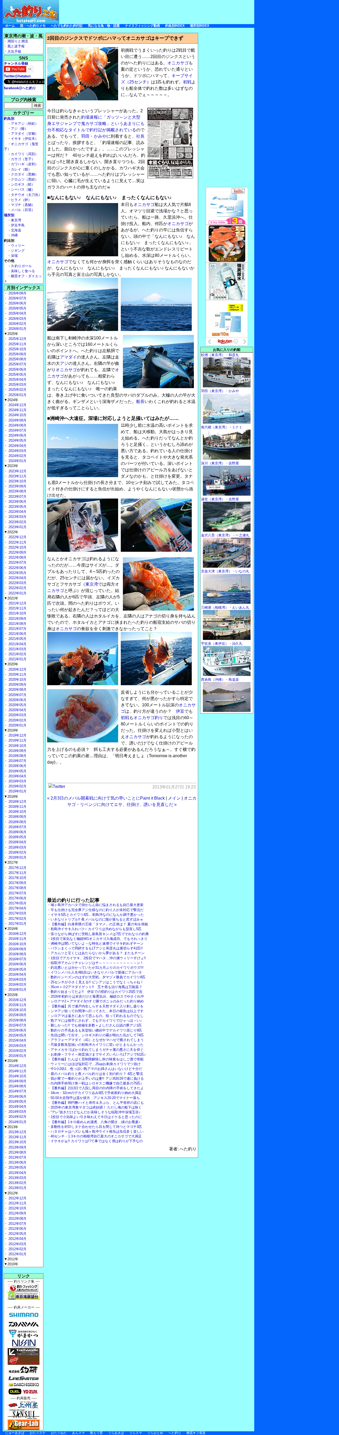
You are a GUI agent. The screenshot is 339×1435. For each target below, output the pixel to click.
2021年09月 (16, 619)
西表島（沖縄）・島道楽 (220, 679)
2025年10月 (16, 349)
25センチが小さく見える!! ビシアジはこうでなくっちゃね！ (97, 982)
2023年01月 (16, 527)
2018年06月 (16, 832)
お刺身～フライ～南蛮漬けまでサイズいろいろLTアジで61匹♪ (98, 1054)
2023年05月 (16, 507)
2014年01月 (16, 1122)
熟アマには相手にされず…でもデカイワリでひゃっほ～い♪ (96, 1021)
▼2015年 (11, 995)
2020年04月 (16, 710)
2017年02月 (16, 919)
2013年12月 (16, 1132)
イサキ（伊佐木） (24, 139)
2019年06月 (16, 766)
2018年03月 (16, 847)
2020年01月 (16, 725)
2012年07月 (16, 1224)
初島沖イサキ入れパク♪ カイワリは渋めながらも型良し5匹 (96, 929)
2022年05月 (16, 573)
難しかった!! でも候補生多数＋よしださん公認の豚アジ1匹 (96, 1025)
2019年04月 (16, 776)
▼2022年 (11, 532)
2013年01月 (16, 1188)
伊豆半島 (18, 225)
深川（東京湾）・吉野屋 (220, 463)
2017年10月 (16, 878)
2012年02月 (16, 1249)
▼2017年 (11, 862)
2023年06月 (16, 502)
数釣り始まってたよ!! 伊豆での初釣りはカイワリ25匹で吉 (96, 992)
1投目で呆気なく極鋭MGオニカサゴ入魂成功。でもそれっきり (99, 939)
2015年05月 (16, 1035)
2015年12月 (16, 1000)
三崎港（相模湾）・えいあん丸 (225, 607)
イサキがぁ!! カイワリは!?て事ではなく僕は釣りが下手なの (97, 1141)
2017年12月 (16, 868)
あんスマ (78, 1432)
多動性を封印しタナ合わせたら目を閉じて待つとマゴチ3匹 (96, 1127)
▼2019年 (11, 730)
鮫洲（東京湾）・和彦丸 (220, 355)
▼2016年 (11, 929)
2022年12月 (16, 537)
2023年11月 (16, 476)
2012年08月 (16, 1219)
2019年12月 (16, 735)
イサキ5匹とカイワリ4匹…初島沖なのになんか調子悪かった (97, 915)
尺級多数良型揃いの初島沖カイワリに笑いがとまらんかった (97, 1045)
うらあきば (116, 1432)
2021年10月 (16, 613)
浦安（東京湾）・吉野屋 (220, 499)
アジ (64, 363)
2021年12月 (16, 603)
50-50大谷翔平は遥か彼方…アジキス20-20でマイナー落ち (95, 1098)
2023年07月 (16, 497)
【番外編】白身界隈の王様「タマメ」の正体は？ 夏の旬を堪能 (99, 924)
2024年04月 (16, 446)
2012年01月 (16, 1254)
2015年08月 (16, 1020)
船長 (140, 401)
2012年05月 (16, 1234)
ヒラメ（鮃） (21, 200)
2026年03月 (16, 319)
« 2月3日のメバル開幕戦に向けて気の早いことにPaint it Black (106, 798)
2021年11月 (16, 608)
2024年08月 (16, 425)
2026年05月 (16, 308)
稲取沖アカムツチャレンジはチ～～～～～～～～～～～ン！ (97, 963)
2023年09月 (16, 486)
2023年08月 (16, 491)
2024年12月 (16, 405)
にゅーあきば (14, 1432)
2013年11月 (16, 1137)
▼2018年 (11, 797)
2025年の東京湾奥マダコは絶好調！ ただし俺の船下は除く (96, 1107)
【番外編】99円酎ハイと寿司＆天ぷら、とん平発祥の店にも (97, 1103)
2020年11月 (16, 674)
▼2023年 (11, 466)
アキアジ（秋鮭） (24, 123)
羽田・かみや (93, 136)
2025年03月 (16, 385)
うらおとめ (155, 1432)
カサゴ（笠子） (23, 159)
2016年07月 (16, 959)
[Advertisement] (157, 12)
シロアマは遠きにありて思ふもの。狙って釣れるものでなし (97, 1016)
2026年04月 (16, 313)
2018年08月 (16, 822)
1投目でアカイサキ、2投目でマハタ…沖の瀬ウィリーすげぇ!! (98, 958)
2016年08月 (16, 954)
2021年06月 (16, 634)
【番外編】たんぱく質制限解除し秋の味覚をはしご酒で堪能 (97, 1059)
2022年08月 (16, 557)
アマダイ (68, 357)
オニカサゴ (178, 63)
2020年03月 (16, 715)
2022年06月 (16, 568)
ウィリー (18, 246)
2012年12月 (16, 1198)
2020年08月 (16, 690)
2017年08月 (16, 888)
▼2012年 (11, 1193)
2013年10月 (16, 1142)
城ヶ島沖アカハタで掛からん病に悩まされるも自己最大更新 (97, 905)
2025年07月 (16, 364)
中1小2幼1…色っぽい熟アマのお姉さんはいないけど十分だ (96, 1069)
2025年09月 (16, 354)
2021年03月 (16, 649)
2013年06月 (16, 1162)
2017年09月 (16, 883)
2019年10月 (16, 746)
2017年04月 (16, 908)
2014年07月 (16, 1091)
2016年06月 (16, 964)
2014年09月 (16, 1081)
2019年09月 (16, 751)
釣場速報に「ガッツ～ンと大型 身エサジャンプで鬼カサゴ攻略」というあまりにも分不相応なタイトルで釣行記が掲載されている (96, 123)
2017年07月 (16, 893)
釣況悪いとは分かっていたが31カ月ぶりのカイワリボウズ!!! (97, 968)
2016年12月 (16, 934)
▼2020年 (11, 664)
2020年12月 (16, 669)
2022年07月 (16, 562)
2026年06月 (16, 303)
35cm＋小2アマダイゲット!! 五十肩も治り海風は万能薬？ (96, 987)
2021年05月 (16, 639)
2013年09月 (16, 1147)
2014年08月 (16, 1086)
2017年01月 (16, 924)
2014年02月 (16, 1117)
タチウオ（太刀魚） (26, 195)
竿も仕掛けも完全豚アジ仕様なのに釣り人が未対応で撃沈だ (97, 910)
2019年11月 (16, 740)
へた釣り (174, 1432)
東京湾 (91, 584)
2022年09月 (16, 552)
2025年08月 (16, 359)
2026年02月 (16, 324)
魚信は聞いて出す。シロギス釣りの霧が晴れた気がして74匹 (97, 1035)
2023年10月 (16, 481)
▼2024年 (11, 400)
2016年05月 (16, 969)
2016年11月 (16, 939)
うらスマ (135, 1432)
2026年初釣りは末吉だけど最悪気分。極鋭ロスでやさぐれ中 (97, 996)
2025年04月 (16, 380)
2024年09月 (16, 420)
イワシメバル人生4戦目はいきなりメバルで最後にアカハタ (96, 972)
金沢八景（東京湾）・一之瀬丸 (225, 535)
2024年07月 (16, 430)
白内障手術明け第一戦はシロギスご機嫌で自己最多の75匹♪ (96, 1083)
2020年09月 (16, 685)
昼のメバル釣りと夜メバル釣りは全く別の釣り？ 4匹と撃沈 (97, 1074)
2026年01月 (16, 329)
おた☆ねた (59, 1432)
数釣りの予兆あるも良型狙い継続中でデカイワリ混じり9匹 (96, 1030)
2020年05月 (16, 705)
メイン (174, 798)
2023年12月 (16, 471)
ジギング (18, 251)
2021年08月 (16, 624)
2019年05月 (16, 771)
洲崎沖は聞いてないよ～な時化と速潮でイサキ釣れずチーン (97, 943)
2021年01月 (16, 659)
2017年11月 (16, 873)
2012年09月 (16, 1213)
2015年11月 (16, 1005)
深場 (14, 256)
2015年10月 (16, 1010)
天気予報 (14, 51)
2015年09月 (16, 1015)
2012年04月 (16, 1239)
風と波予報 (16, 46)
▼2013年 (11, 1127)
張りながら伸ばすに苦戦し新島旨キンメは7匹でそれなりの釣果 (100, 934)
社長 (140, 136)
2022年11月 (16, 542)
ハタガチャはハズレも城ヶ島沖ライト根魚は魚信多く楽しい (97, 1131)
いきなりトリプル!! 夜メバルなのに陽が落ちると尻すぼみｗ (97, 919)
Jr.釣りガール (21, 266)
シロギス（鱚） (23, 184)
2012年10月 (16, 1208)
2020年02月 (16, 720)
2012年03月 (16, 1244)
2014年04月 (16, 1107)
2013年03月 (16, 1178)
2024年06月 (16, 435)
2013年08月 (16, 1152)
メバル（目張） (23, 210)
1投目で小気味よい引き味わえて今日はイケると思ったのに (96, 1117)
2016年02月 (16, 984)
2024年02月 (16, 456)
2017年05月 (16, 903)
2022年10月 (16, 547)
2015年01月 (16, 1056)
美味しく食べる (23, 271)
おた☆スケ (38, 1432)
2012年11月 (16, 1203)
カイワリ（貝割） (24, 154)
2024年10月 (16, 415)
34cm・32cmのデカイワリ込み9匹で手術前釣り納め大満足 (96, 1093)
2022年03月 (16, 583)
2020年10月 (16, 679)
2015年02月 (16, 1051)
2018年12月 (16, 802)
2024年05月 (16, 440)
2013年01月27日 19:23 (174, 787)
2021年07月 (16, 629)
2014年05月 (16, 1102)
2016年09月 (16, 949)
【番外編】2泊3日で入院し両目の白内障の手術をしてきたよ (97, 1088)
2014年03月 (16, 1112)
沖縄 (14, 235)
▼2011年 (11, 1259)
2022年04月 (16, 578)
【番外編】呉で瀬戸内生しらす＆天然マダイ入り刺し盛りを (97, 1006)
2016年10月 (16, 944)
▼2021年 (11, 598)
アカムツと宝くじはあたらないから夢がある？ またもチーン (98, 953)
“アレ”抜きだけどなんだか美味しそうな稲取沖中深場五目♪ (96, 1112)
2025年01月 (16, 395)
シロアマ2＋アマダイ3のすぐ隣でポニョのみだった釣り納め (97, 1001)
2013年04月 (16, 1173)
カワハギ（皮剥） (24, 164)
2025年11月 (16, 344)
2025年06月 (16, 369)
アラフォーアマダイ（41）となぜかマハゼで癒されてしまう (97, 1040)
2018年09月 (16, 817)
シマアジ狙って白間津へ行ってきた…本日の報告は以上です (97, 1011)
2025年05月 (16, 374)
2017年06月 (16, 898)
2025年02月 (16, 390)
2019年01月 (16, 791)
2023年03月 (16, 517)
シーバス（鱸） (23, 189)
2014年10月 (16, 1076)
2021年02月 (16, 654)
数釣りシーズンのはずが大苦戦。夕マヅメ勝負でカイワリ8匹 (98, 977)
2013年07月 (16, 1157)
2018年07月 (16, 827)
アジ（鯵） (19, 129)
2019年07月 (16, 761)
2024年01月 (16, 461)
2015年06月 (16, 1030)
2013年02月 (16, 1183)
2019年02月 (16, 786)
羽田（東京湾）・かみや (220, 391)
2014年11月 (16, 1071)
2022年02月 (16, 588)
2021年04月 (16, 644)
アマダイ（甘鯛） (24, 134)
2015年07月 (16, 1025)
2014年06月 (16, 1096)
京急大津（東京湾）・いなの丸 (225, 571)
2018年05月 (16, 837)
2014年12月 (16, 1066)
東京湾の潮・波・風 (24, 36)
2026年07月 (16, 298)
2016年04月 (16, 974)
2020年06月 (16, 700)
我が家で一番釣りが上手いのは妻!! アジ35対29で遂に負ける (97, 1078)
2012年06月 (16, 1229)
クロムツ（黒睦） (24, 179)
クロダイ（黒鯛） (24, 174)
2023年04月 (16, 512)
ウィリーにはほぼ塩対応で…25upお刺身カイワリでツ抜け (96, 1064)
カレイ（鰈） (21, 169)
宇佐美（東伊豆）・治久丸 (221, 643)
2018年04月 (16, 842)
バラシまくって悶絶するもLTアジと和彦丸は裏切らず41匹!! (97, 948)
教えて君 (96, 1432)
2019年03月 (16, 781)
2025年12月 (16, 339)
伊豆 (180, 711)
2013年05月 (16, 1167)
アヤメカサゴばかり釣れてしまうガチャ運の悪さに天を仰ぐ (97, 1050)
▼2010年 (11, 1264)
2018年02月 (16, 852)
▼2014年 (11, 1061)
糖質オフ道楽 (196, 1432)
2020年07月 (16, 695)
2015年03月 (16, 1046)
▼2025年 (11, 334)
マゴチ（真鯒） (23, 205)
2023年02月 (16, 522)
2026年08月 (16, 293)
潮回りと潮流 (17, 41)
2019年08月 (16, 756)
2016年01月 (16, 990)
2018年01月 (16, 857)
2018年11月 (16, 807)
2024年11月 (16, 410)
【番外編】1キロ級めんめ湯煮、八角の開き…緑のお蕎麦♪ (95, 1122)
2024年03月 (16, 451)
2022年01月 (16, 593)
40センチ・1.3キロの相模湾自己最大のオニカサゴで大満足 (96, 1136)
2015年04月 (16, 1040)
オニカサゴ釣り (148, 717)
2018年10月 (16, 812)
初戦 (187, 82)
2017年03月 (16, 913)
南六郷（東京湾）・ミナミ (221, 427)
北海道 (16, 230)
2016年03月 (16, 979)
